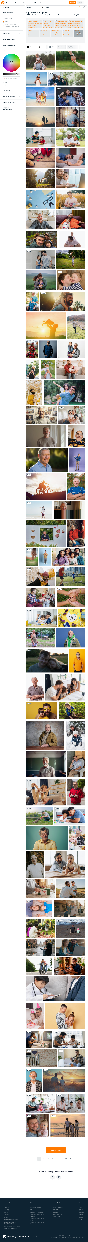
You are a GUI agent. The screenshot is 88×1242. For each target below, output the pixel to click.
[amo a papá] (41, 1058)
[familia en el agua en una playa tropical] (40, 96)
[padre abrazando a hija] (71, 280)
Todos (6, 22)
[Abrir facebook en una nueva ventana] (20, 1236)
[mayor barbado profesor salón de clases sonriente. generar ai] (46, 764)
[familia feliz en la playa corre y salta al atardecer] (39, 510)
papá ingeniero (72, 47)
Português (81, 1212)
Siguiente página (55, 1150)
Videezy (6, 1212)
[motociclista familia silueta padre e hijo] (46, 486)
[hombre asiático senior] (45, 557)
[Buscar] (80, 7)
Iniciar (79, 2)
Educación (7, 1217)
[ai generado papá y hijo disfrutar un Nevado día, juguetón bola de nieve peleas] (75, 735)
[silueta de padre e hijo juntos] (40, 117)
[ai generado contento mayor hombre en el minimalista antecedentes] (47, 838)
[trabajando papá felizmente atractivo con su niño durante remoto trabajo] (69, 966)
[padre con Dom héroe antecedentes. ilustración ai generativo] (41, 710)
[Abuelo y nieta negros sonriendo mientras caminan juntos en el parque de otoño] (40, 576)
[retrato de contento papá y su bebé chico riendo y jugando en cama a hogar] (65, 864)
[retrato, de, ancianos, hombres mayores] (35, 687)
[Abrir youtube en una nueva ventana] (36, 1236)
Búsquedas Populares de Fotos (37, 1219)
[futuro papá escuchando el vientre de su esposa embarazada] (70, 158)
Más (41, 3)
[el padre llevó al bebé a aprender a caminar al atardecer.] (46, 325)
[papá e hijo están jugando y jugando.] (72, 239)
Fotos (16, 3)
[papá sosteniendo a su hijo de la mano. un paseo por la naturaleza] (70, 60)
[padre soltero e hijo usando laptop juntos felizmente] (70, 178)
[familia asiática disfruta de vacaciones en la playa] (67, 1125)
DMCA (31, 1209)
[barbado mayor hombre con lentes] (45, 735)
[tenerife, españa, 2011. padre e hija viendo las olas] (70, 928)
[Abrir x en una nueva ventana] (34, 1236)
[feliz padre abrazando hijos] (70, 96)
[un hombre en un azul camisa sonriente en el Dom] (47, 460)
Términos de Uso (55, 1237)
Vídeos (25, 3)
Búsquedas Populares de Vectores (37, 1215)
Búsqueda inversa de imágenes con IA (10, 1222)
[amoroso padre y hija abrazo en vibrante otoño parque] (32, 349)
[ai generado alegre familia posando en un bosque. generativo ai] (41, 239)
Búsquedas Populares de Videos (37, 1223)
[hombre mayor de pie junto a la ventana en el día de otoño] (35, 864)
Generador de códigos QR (11, 1228)
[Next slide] (82, 47)
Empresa (6, 1214)
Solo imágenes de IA (10, 24)
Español (80, 1209)
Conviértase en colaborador (57, 1215)
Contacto (55, 1209)
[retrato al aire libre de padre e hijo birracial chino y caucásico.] (32, 301)
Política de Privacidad (66, 1237)
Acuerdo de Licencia (35, 1207)
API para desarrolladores (11, 1219)
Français (80, 1217)
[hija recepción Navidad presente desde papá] (40, 597)
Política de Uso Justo (78, 1237)
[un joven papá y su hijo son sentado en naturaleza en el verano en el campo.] (70, 199)
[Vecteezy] (2, 2)
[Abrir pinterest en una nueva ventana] (28, 1236)
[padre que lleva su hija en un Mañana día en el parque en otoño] (34, 392)
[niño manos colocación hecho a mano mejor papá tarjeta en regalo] (40, 888)
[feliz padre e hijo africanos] (69, 816)
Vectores (8, 3)
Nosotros (56, 1212)
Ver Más (78, 33)
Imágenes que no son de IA (12, 27)
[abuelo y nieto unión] (70, 219)
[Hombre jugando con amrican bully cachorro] (39, 816)
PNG (53, 47)
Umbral (5, 82)
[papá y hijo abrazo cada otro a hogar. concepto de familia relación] (70, 117)
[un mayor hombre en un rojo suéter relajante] (76, 533)
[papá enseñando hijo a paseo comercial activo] (39, 966)
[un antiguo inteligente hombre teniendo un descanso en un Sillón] (76, 764)
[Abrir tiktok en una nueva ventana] (31, 1236)
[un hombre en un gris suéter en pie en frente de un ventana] (46, 436)
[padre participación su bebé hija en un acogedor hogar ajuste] (37, 1125)
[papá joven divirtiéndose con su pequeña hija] (70, 259)
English (80, 1207)
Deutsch (80, 1214)
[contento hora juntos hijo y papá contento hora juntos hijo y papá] (70, 888)
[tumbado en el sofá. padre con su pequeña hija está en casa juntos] (46, 792)
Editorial (33, 3)
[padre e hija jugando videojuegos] (71, 415)
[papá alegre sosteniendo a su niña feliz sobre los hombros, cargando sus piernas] (48, 369)
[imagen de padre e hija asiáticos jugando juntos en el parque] (64, 392)
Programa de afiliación (36, 1212)
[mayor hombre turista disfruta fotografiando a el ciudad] (76, 792)
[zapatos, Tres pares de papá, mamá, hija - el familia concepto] (40, 158)
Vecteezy (6, 1209)
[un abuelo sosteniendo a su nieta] (71, 349)
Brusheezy (7, 1207)
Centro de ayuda (58, 1207)
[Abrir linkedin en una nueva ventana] (25, 1236)
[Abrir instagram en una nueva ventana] (23, 1236)
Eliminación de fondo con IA (12, 1226)
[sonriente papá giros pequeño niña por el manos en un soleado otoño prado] (76, 325)
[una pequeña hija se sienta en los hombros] (32, 369)
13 (66, 1158)
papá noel (61, 47)
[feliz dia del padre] (40, 199)
